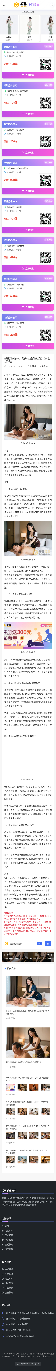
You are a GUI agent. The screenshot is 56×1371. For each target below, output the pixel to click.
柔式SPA (45, 366)
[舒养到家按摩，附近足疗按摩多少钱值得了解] (28, 1042)
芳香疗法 (9, 1287)
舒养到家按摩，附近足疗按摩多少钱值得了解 (23, 1062)
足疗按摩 (11, 1066)
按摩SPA (11, 1142)
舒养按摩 (33, 366)
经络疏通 (9, 1273)
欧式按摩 (9, 1244)
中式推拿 (9, 1269)
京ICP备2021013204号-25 (28, 1363)
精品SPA (9, 1278)
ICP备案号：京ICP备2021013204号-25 (18, 1356)
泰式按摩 (9, 1235)
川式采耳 (9, 1283)
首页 (7, 1226)
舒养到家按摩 (16, 943)
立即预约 (29, 75)
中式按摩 (11, 1094)
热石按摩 (9, 1292)
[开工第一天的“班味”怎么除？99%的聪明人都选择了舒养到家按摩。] (28, 991)
